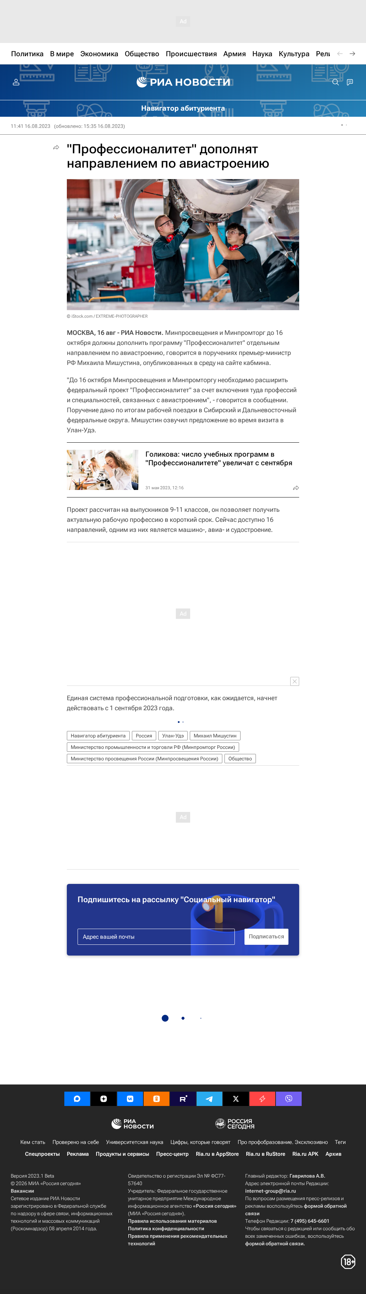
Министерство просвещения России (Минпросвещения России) (144, 758)
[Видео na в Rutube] (183, 1099)
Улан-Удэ (173, 736)
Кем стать (32, 1142)
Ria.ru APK (305, 1154)
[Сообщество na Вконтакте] (130, 1099)
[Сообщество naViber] (289, 1099)
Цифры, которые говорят (200, 1142)
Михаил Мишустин (215, 736)
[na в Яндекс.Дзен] (104, 1099)
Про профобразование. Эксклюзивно (283, 1142)
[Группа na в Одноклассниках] (156, 1099)
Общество (240, 758)
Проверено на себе (76, 1142)
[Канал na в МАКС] (77, 1099)
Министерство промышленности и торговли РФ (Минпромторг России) (153, 747)
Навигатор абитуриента (98, 736)
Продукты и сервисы (122, 1154)
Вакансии (22, 1191)
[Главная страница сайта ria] (183, 82)
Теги (340, 1142)
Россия (144, 736)
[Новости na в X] (236, 1099)
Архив (333, 1154)
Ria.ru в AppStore (217, 1154)
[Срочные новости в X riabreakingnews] (262, 1099)
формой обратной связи (274, 1243)
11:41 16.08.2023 (30, 126)
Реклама (78, 1154)
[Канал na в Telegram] (209, 1099)
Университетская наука (134, 1142)
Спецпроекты (42, 1154)
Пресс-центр (172, 1154)
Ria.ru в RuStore (265, 1154)
